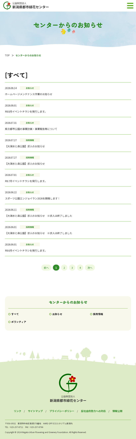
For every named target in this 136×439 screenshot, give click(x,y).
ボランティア (18, 321)
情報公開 (117, 411)
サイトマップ (35, 411)
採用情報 (98, 314)
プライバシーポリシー (61, 411)
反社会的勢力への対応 (93, 411)
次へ (89, 267)
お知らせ (57, 314)
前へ (46, 267)
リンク (17, 411)
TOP (7, 55)
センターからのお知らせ (68, 302)
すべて (15, 314)
